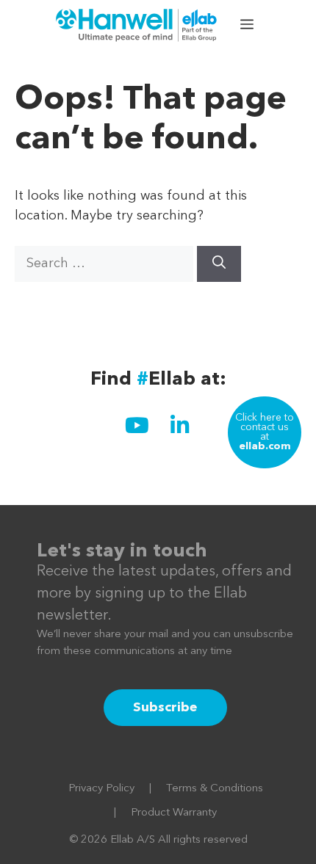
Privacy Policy (101, 788)
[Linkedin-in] (179, 425)
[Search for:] (106, 263)
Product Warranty (174, 812)
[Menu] (248, 26)
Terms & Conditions (214, 788)
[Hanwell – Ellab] (138, 25)
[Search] (219, 264)
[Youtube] (136, 425)
